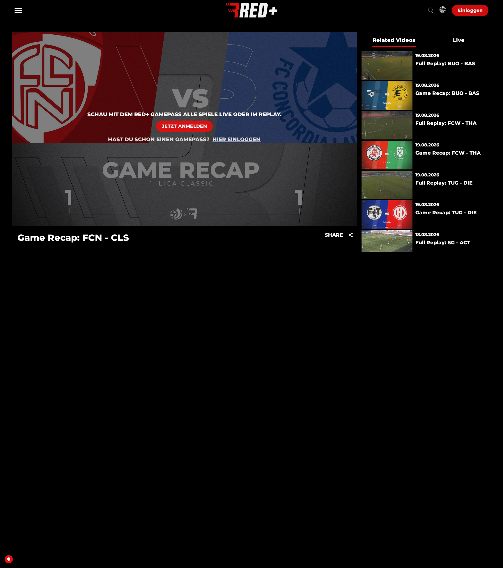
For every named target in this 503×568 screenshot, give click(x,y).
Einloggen (470, 10)
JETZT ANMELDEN (184, 126)
